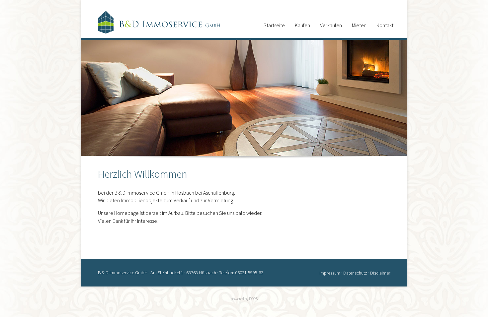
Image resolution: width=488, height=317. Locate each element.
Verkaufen (331, 25)
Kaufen (302, 25)
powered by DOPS (244, 298)
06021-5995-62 (249, 273)
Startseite (274, 25)
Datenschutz (355, 273)
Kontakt (384, 25)
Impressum (329, 273)
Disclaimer (380, 273)
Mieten (359, 25)
